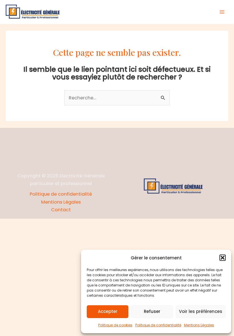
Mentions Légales (199, 325)
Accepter (108, 311)
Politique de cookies (115, 325)
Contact (61, 209)
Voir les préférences (200, 311)
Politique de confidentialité (158, 325)
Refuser (152, 311)
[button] (222, 258)
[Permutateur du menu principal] (221, 12)
